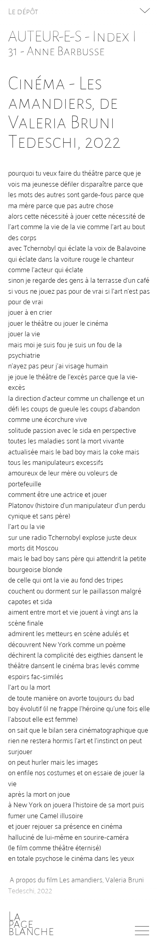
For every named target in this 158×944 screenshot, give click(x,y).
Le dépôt (23, 11)
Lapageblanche (31, 924)
